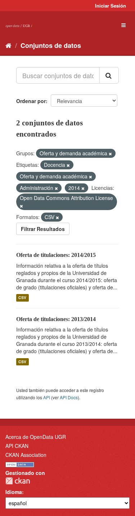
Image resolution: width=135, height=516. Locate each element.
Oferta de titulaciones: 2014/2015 (56, 255)
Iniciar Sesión (110, 5)
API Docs (69, 397)
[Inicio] (8, 45)
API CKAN (16, 445)
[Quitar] (110, 153)
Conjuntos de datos (51, 45)
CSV (22, 298)
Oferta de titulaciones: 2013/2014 (56, 319)
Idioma (13, 491)
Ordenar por (31, 100)
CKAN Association (25, 454)
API (46, 397)
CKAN (17, 481)
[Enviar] (109, 75)
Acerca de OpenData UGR (35, 436)
